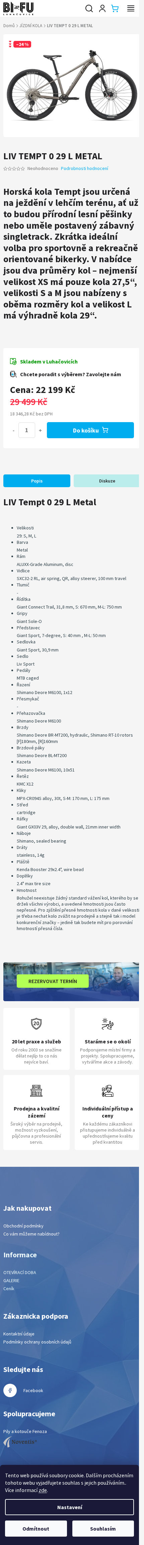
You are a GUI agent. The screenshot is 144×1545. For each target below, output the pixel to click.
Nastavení (69, 1507)
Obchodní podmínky (23, 1226)
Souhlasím (103, 1528)
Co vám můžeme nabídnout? (31, 1234)
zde (43, 1490)
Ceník (8, 1288)
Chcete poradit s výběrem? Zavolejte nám (70, 374)
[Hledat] (89, 8)
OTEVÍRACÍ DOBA (19, 1272)
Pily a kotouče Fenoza (25, 1431)
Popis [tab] (37, 481)
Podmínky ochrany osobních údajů (37, 1342)
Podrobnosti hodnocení (84, 168)
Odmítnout (35, 1528)
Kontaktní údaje (18, 1334)
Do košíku (86, 430)
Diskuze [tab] (107, 481)
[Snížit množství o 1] (13, 430)
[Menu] (130, 8)
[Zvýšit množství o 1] (40, 430)
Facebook (33, 1390)
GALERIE (11, 1280)
